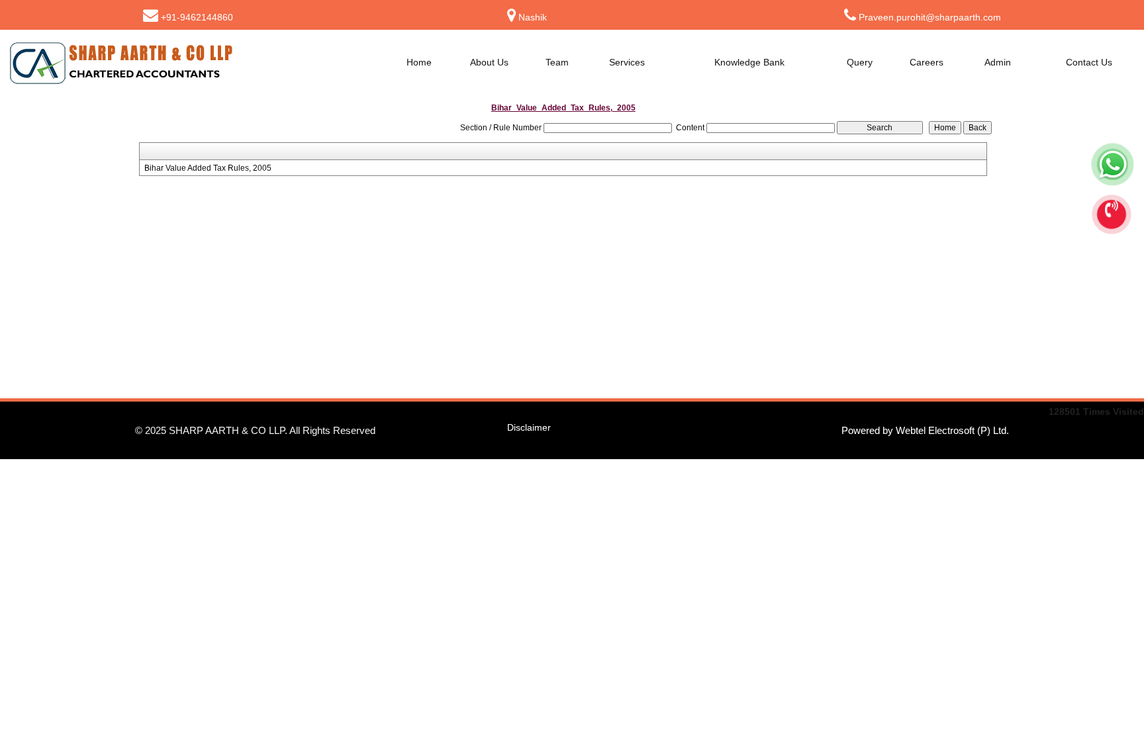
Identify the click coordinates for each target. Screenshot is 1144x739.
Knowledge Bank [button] (750, 62)
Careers (926, 62)
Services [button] (628, 62)
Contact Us (1089, 62)
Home (419, 62)
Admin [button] (999, 62)
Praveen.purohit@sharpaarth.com (930, 17)
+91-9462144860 (197, 17)
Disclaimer (529, 427)
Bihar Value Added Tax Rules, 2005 (207, 168)
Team (557, 62)
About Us (489, 62)
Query (860, 62)
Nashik (532, 17)
